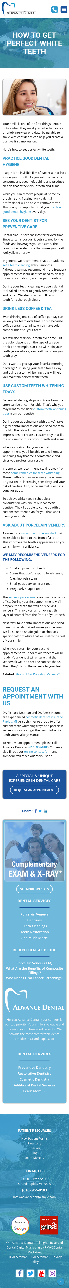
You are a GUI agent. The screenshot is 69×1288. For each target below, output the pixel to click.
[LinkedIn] (45, 811)
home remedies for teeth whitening (35, 473)
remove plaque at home (39, 194)
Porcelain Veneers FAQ (34, 963)
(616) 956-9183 (34, 1190)
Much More (38, 938)
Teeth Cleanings (34, 926)
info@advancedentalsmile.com (34, 1197)
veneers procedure (21, 597)
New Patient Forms (34, 1139)
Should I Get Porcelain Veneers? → (39, 674)
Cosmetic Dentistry (35, 1079)
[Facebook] (36, 811)
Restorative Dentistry (35, 1073)
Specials (34, 1148)
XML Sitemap (40, 1257)
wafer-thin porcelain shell (38, 533)
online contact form (38, 752)
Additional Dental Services (34, 1085)
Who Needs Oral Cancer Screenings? (34, 978)
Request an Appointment (34, 790)
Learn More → (34, 1091)
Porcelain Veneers (34, 914)
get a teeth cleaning (16, 265)
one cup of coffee (34, 317)
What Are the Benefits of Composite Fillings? (34, 970)
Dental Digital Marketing (23, 1247)
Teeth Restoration (34, 932)
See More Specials (34, 889)
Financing (34, 1143)
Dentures (34, 920)
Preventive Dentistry (34, 1067)
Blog (34, 1153)
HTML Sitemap (18, 1257)
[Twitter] (40, 811)
